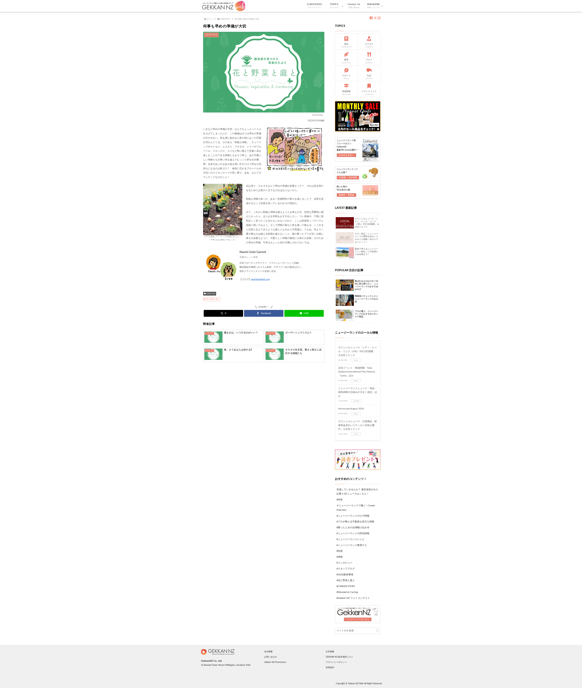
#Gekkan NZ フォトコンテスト (353, 598)
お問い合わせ (270, 657)
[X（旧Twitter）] (375, 18)
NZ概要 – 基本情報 (348, 178)
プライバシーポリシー (336, 662)
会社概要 (268, 652)
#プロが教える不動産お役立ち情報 (355, 521)
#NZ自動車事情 (344, 574)
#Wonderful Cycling (347, 592)
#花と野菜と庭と (345, 580)
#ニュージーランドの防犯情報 (352, 533)
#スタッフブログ (345, 568)
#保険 (339, 557)
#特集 (339, 499)
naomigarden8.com (260, 279)
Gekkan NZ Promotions (275, 662)
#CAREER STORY (345, 586)
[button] (377, 630)
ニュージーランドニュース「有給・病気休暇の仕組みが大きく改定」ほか (357, 392)
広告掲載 (330, 652)
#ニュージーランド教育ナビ (351, 545)
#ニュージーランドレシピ (350, 539)
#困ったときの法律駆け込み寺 (352, 527)
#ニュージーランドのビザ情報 (352, 516)
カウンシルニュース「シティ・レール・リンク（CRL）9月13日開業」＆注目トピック (357, 351)
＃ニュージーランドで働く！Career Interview (355, 507)
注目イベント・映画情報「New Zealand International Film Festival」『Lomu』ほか (357, 372)
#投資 (339, 551)
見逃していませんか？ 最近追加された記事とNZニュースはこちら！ (357, 491)
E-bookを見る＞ (346, 155)
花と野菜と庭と (212, 299)
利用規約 (330, 667)
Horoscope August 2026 (351, 408)
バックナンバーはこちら (357, 619)
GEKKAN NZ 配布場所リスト (339, 657)
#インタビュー (344, 563)
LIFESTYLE (211, 293)
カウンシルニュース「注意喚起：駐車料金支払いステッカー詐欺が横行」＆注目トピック (357, 425)
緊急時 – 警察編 (346, 195)
